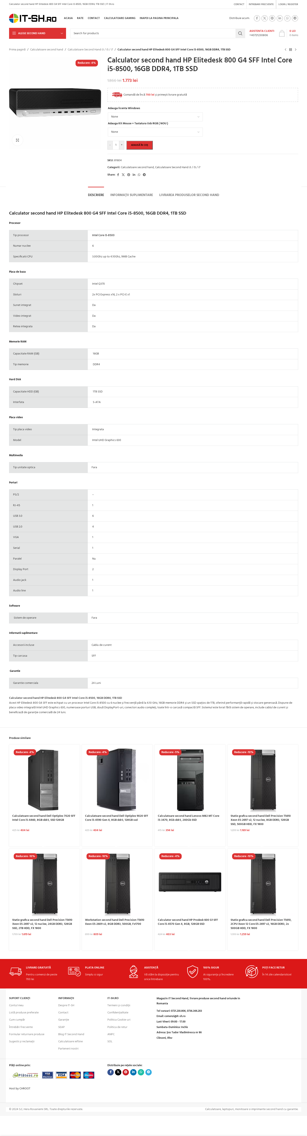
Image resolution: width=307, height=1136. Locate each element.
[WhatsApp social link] (287, 18)
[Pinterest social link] (272, 18)
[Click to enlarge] (17, 140)
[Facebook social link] (257, 18)
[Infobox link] (261, 33)
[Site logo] (33, 18)
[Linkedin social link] (280, 18)
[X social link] (264, 18)
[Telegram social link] (295, 18)
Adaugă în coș (139, 145)
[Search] (240, 33)
